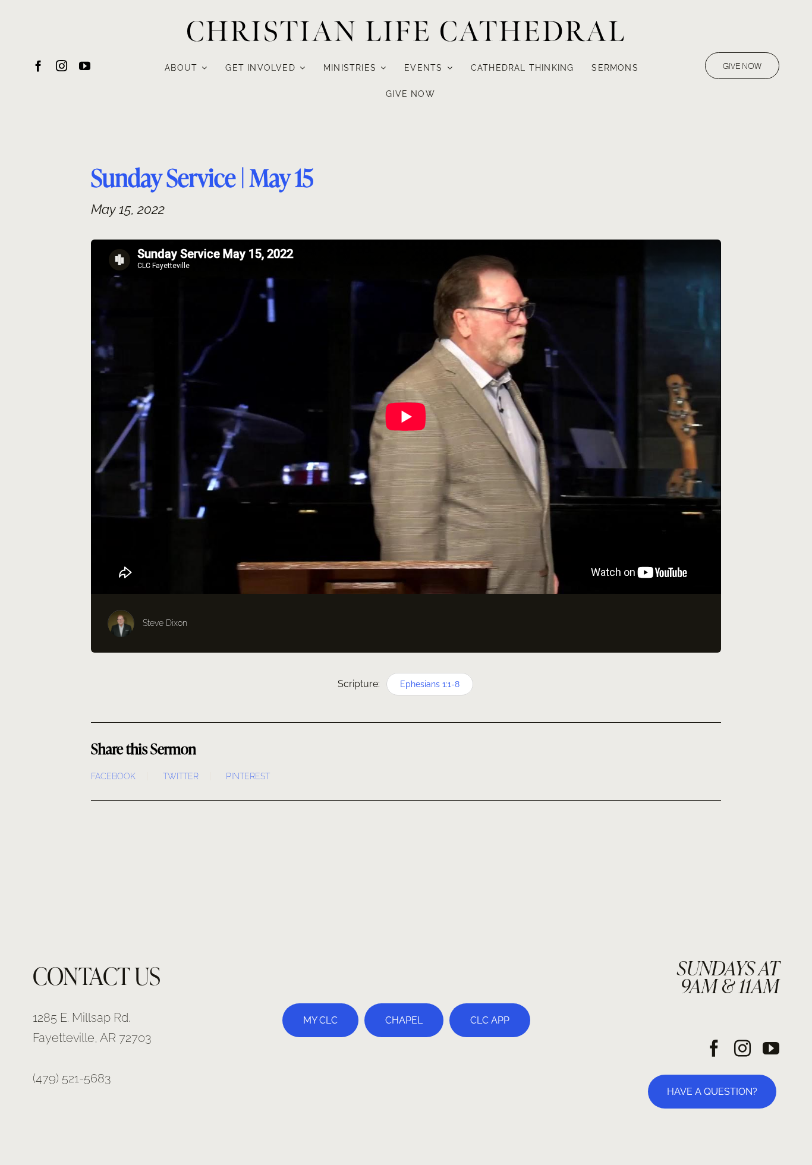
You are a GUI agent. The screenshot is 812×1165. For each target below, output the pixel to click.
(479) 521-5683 (72, 1078)
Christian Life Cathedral (406, 31)
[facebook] (38, 65)
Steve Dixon (165, 623)
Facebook (113, 776)
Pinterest (248, 776)
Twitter (181, 776)
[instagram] (61, 65)
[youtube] (84, 65)
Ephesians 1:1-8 (429, 684)
